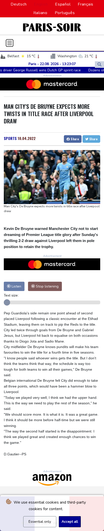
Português (65, 13)
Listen (16, 286)
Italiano (40, 13)
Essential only (40, 521)
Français (85, 4)
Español (62, 4)
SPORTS (10, 138)
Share (74, 139)
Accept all (70, 521)
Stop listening (47, 286)
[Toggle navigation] (10, 43)
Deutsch (19, 4)
